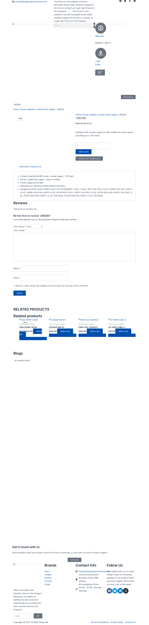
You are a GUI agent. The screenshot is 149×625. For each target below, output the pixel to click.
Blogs (50, 96)
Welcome (99, 36)
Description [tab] (24, 166)
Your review (19, 230)
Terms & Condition (22, 100)
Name (16, 268)
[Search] (94, 25)
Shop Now (18, 96)
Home (16, 109)
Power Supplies (28, 109)
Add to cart (83, 152)
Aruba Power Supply (45, 109)
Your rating (19, 226)
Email (16, 278)
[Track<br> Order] (100, 53)
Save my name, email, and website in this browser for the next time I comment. (52, 286)
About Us (42, 96)
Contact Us (37, 100)
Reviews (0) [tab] (35, 166)
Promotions (30, 96)
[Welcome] (100, 28)
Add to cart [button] (65, 331)
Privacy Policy (61, 96)
